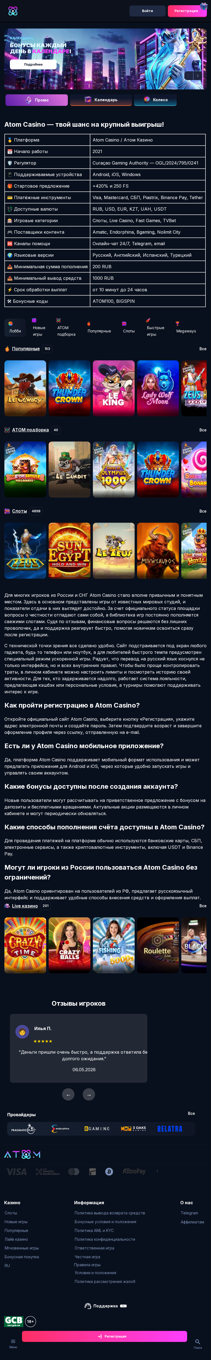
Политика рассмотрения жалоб (105, 1281)
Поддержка (105, 1306)
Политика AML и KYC (94, 1230)
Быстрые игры (155, 331)
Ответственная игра (94, 1248)
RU (7, 1265)
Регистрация (186, 11)
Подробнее (33, 64)
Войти (147, 11)
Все (203, 349)
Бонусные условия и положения (105, 1221)
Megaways (186, 331)
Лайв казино (16, 1239)
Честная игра (87, 1256)
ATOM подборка (66, 331)
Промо (42, 100)
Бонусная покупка (22, 1256)
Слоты (129, 331)
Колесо (160, 99)
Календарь (106, 99)
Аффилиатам (192, 1222)
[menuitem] (22, 1213)
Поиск (198, 1347)
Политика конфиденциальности (105, 1239)
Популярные (99, 331)
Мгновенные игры (22, 1248)
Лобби (15, 331)
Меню (13, 1347)
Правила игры (87, 1264)
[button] (188, 75)
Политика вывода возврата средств (110, 1213)
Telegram (189, 1213)
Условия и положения (95, 1272)
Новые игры (39, 331)
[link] (24, 1129)
